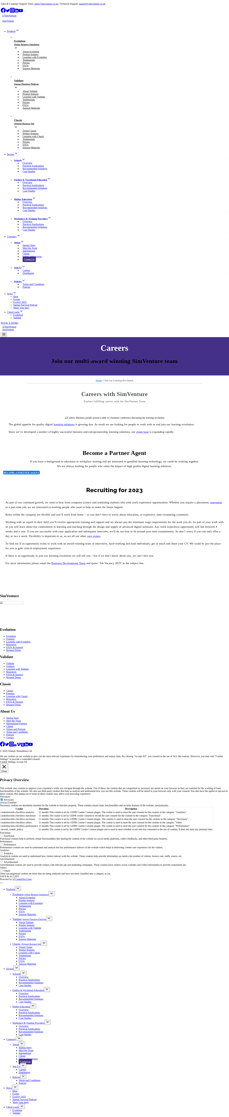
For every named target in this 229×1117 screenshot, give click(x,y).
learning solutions (64, 424)
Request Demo (13, 650)
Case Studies (29, 171)
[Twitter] (8, 12)
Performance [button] (6, 841)
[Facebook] (3, 12)
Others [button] (3, 867)
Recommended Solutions (35, 168)
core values (93, 536)
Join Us (16, 1066)
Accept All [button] (21, 762)
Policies (26, 287)
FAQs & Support (14, 647)
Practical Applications (33, 166)
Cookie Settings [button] (8, 762)
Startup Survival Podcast (25, 305)
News (9, 1088)
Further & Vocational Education (28, 990)
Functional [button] (5, 832)
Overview (27, 163)
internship (216, 502)
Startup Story (29, 245)
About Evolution (31, 51)
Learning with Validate (34, 96)
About (15, 1044)
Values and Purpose (16, 729)
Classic (9, 690)
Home (99, 380)
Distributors (28, 273)
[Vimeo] (19, 745)
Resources (11, 644)
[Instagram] (12, 12)
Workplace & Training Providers (28, 1023)
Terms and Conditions (33, 284)
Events (16, 299)
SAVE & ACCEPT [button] (9, 876)
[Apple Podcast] (23, 745)
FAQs (26, 65)
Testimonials (29, 60)
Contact (10, 737)
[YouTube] (21, 12)
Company (11, 1039)
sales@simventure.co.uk (46, 3)
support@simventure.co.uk (92, 3)
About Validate (30, 91)
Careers (26, 270)
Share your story (21, 307)
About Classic (29, 130)
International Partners (16, 723)
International (29, 251)
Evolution (18, 315)
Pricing (26, 63)
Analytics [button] (4, 850)
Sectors (9, 968)
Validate (17, 317)
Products (10, 889)
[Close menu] (1, 882)
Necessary (9, 799)
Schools (16, 974)
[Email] (15, 745)
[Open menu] (4, 334)
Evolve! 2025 (20, 302)
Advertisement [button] (7, 859)
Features (10, 639)
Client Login (12, 1107)
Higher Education (21, 1006)
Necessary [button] (5, 796)
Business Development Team (68, 563)
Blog (15, 296)
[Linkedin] (17, 12)
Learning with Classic (33, 136)
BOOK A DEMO (9, 323)
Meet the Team (30, 248)
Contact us (29, 259)
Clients (26, 253)
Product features (30, 54)
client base (142, 431)
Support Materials (31, 68)
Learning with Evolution (35, 57)
